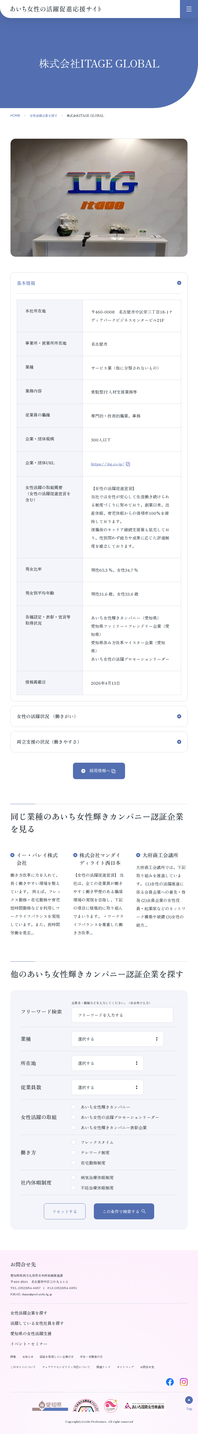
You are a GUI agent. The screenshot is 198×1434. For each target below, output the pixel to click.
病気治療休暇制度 (97, 1177)
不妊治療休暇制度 (97, 1188)
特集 (13, 1356)
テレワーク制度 (95, 1152)
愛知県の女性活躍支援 (31, 1333)
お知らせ (28, 1356)
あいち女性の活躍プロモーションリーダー (120, 1117)
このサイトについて (23, 1367)
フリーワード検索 (41, 1011)
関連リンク (103, 1367)
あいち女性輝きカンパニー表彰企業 (114, 1127)
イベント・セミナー (28, 1344)
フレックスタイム (97, 1142)
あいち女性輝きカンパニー (105, 1107)
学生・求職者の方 (91, 1356)
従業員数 (31, 1087)
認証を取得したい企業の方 (57, 1356)
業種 (26, 1038)
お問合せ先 (147, 1367)
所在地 (28, 1063)
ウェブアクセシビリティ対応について (66, 1367)
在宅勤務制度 (93, 1163)
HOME (15, 115)
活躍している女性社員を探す (37, 1323)
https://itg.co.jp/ (108, 463)
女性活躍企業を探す (43, 115)
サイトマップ (125, 1367)
